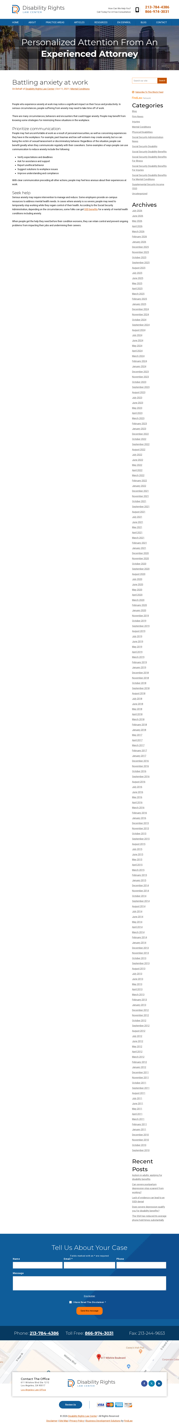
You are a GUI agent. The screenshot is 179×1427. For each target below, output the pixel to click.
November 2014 (140, 890)
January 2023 (139, 428)
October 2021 (139, 501)
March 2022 (138, 475)
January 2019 (139, 667)
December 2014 (140, 885)
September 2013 (141, 963)
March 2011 (138, 1119)
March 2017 (138, 745)
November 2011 (140, 1077)
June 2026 (137, 215)
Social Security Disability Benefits (149, 151)
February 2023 (139, 423)
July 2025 (137, 273)
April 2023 (137, 413)
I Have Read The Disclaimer (89, 1302)
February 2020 (139, 605)
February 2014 (139, 937)
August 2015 (138, 844)
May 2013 (137, 984)
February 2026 (139, 236)
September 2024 (141, 324)
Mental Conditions (80, 88)
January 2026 (139, 241)
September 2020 (141, 568)
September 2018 (141, 688)
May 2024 (137, 345)
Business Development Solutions (103, 1420)
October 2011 (139, 1082)
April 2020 (137, 594)
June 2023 (137, 402)
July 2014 (137, 911)
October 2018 (139, 683)
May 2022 (137, 465)
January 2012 (139, 1067)
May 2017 (137, 735)
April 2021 (137, 532)
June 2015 (137, 854)
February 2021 (139, 542)
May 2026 (137, 221)
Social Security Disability (144, 146)
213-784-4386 (157, 7)
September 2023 (141, 387)
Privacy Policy (77, 1420)
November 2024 (140, 314)
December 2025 (140, 247)
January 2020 (139, 610)
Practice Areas (55, 22)
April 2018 (137, 714)
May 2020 (137, 589)
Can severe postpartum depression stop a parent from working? (148, 1188)
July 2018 (137, 698)
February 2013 (139, 999)
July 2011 (137, 1098)
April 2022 (137, 470)
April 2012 (137, 1051)
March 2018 (138, 719)
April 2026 (137, 226)
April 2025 (137, 288)
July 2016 (137, 786)
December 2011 (140, 1072)
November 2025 (140, 252)
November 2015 (140, 828)
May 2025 (137, 283)
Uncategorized (139, 193)
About (32, 22)
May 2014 (137, 922)
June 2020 (137, 584)
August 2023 (138, 392)
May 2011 (137, 1108)
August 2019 (138, 631)
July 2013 (137, 973)
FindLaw (128, 1420)
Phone (120, 1258)
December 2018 (140, 672)
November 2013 (140, 953)
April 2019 (137, 652)
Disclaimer (89, 1296)
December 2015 (140, 823)
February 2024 (139, 361)
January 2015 (139, 880)
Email (68, 1258)
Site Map (63, 1420)
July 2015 (137, 849)
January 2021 (139, 548)
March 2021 (138, 537)
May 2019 (137, 646)
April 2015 (137, 864)
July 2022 (137, 454)
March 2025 (138, 293)
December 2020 (140, 553)
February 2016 (139, 812)
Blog (143, 22)
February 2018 (139, 724)
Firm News (137, 116)
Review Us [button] (70, 1404)
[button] (176, 1408)
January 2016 (139, 818)
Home (15, 22)
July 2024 (137, 335)
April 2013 (137, 989)
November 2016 (140, 766)
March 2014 (138, 932)
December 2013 (140, 947)
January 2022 (139, 485)
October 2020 (139, 563)
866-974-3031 (157, 11)
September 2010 (141, 1150)
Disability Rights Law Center (40, 88)
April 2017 (137, 740)
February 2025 (139, 298)
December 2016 (140, 761)
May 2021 (137, 527)
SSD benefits (91, 209)
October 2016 (139, 771)
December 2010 (140, 1134)
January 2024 (139, 366)
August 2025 (138, 267)
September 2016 (141, 776)
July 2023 (137, 397)
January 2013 (139, 1005)
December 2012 (140, 1010)
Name (16, 1258)
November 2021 (140, 496)
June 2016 (137, 792)
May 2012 (137, 1046)
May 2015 (137, 859)
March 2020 (138, 600)
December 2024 (140, 309)
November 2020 (140, 558)
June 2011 (137, 1103)
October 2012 (139, 1020)
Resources (100, 22)
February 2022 (139, 480)
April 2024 (137, 350)
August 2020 (138, 574)
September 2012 (141, 1025)
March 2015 (138, 870)
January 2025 (139, 304)
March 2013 (138, 994)
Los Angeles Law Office (33, 1390)
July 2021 (137, 517)
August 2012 (138, 1030)
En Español (124, 22)
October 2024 (139, 319)
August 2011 (138, 1093)
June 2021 (137, 522)
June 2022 (137, 459)
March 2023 (138, 418)
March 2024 (138, 356)
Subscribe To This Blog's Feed (149, 92)
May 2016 (137, 797)
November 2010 (140, 1139)
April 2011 (137, 1114)
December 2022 (140, 434)
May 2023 (137, 408)
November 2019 (140, 615)
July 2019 (137, 636)
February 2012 (139, 1062)
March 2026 (138, 231)
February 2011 (139, 1124)
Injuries (136, 121)
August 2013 (138, 968)
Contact (161, 22)
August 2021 (138, 511)
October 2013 (139, 958)
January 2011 (139, 1129)
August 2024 (138, 330)
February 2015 (139, 875)
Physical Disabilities (142, 132)
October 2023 (139, 382)
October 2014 (139, 896)
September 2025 (141, 262)
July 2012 (137, 1036)
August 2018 (138, 693)
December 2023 (140, 371)
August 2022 (138, 449)
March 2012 (138, 1056)
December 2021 (140, 491)
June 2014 (137, 916)
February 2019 (139, 662)
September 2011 (141, 1088)
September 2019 (141, 626)
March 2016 (138, 807)
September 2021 (141, 506)
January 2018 (139, 729)
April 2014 (137, 927)
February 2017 (139, 750)
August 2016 (138, 781)
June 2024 (137, 340)
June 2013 (137, 979)
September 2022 (141, 444)
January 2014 (139, 942)
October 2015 (139, 833)
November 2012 (140, 1015)
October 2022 (139, 439)
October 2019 (139, 620)
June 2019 (137, 641)
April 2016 (137, 802)
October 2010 (139, 1145)
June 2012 (137, 1041)
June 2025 (137, 278)
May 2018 (137, 709)
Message (18, 1273)
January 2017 (139, 755)
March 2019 (138, 657)
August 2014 (138, 906)
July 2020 (137, 579)
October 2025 (139, 257)
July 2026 (137, 210)
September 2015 (141, 838)
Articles (79, 22)
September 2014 (141, 901)
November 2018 (140, 678)
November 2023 (140, 376)
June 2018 (137, 703)
